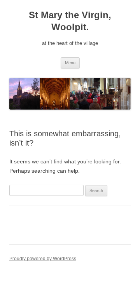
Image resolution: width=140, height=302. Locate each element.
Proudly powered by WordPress (42, 258)
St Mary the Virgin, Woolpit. (70, 21)
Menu (70, 62)
